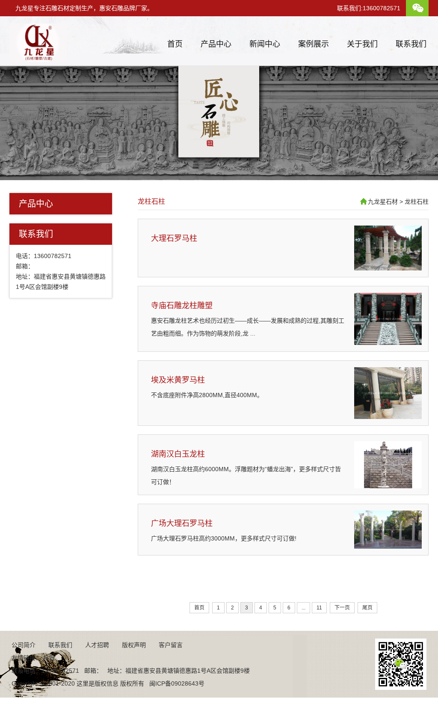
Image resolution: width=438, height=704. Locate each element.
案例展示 (313, 44)
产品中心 (216, 44)
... (303, 608)
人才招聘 (97, 645)
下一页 (342, 608)
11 (319, 608)
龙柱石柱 (151, 201)
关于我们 (362, 44)
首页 (175, 44)
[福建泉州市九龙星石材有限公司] (38, 58)
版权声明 (134, 645)
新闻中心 (264, 44)
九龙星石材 (383, 201)
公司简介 (24, 645)
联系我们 (411, 44)
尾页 (367, 608)
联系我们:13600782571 (368, 8)
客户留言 (171, 645)
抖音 (49, 657)
